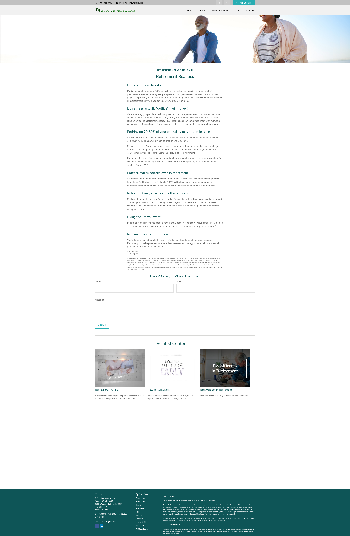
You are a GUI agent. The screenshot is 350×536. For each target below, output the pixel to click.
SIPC (228, 529)
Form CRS (170, 496)
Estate (138, 505)
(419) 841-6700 (105, 2)
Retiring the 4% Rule (107, 390)
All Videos (140, 525)
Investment (140, 501)
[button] (190, 10)
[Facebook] (227, 2)
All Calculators (142, 529)
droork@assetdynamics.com (131, 2)
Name (98, 281)
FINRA (224, 529)
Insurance (140, 508)
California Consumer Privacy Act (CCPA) (231, 518)
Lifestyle (139, 518)
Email (179, 281)
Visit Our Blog (245, 2)
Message (99, 299)
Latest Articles (142, 522)
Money (139, 515)
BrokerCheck (210, 500)
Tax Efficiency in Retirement (216, 390)
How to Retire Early (158, 390)
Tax (137, 511)
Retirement (140, 498)
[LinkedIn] (219, 2)
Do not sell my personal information (213, 520)
